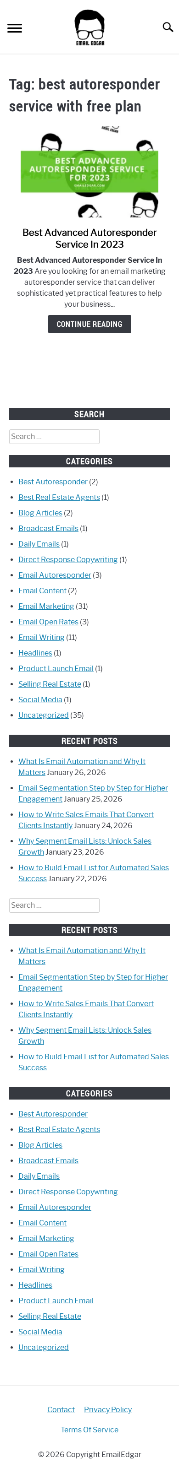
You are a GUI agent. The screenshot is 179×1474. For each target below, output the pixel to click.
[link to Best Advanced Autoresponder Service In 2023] (89, 171)
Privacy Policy (108, 1409)
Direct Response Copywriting (68, 559)
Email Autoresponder (54, 575)
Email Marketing (46, 606)
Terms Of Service (89, 1429)
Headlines (35, 653)
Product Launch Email (56, 668)
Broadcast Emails (48, 528)
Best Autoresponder (53, 481)
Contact (61, 1409)
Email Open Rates (48, 622)
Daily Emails (39, 544)
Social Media (40, 699)
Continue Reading (90, 324)
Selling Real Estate (49, 684)
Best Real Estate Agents (59, 497)
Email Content (42, 590)
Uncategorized (43, 715)
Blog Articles (40, 513)
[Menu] (14, 29)
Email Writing (41, 637)
